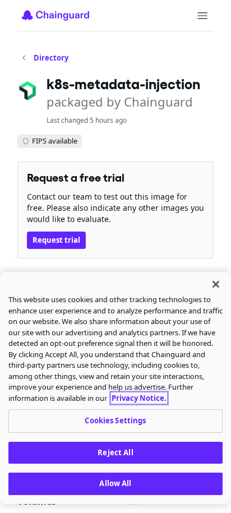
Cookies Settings (115, 420)
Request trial (56, 240)
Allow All (115, 483)
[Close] (216, 284)
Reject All (115, 452)
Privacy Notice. (139, 398)
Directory (51, 58)
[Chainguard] (55, 15)
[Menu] (202, 15)
